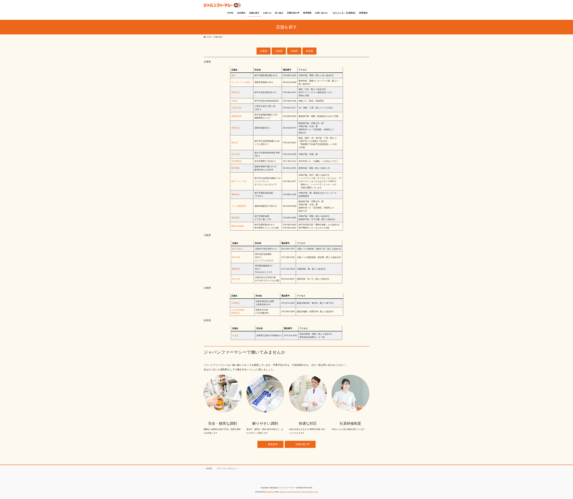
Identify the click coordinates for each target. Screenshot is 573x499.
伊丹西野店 (236, 161)
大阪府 (278, 51)
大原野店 (235, 303)
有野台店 (235, 92)
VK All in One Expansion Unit (306, 492)
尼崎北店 (235, 128)
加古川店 (235, 154)
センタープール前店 (240, 82)
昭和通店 (235, 168)
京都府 (294, 51)
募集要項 (272, 444)
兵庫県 (263, 51)
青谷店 (234, 142)
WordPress (269, 492)
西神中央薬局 (237, 226)
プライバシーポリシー (227, 468)
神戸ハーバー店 (238, 181)
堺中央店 (236, 257)
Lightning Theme (285, 492)
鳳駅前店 (236, 269)
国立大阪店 (237, 249)
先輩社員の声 (302, 444)
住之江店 (236, 279)
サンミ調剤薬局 (238, 206)
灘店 (233, 75)
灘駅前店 (235, 194)
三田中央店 (236, 108)
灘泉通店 (235, 217)
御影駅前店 (236, 116)
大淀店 (235, 335)
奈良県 (309, 51)
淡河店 (234, 101)
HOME (209, 468)
